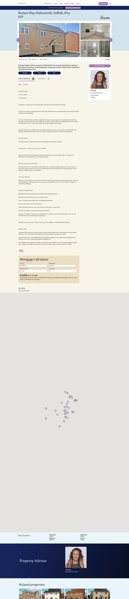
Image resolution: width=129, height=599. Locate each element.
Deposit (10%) (52, 263)
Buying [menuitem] (55, 3)
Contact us (102, 3)
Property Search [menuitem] (48, 3)
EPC (54, 73)
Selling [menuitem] (61, 3)
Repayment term (24, 268)
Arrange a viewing (99, 65)
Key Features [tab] (41, 78)
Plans (39, 73)
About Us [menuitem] (78, 3)
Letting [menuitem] (72, 3)
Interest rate (52, 268)
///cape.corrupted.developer (23, 290)
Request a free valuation (72, 7)
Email (93, 97)
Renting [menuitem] (66, 3)
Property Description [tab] (24, 78)
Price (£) (22, 263)
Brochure (25, 73)
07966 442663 (94, 95)
